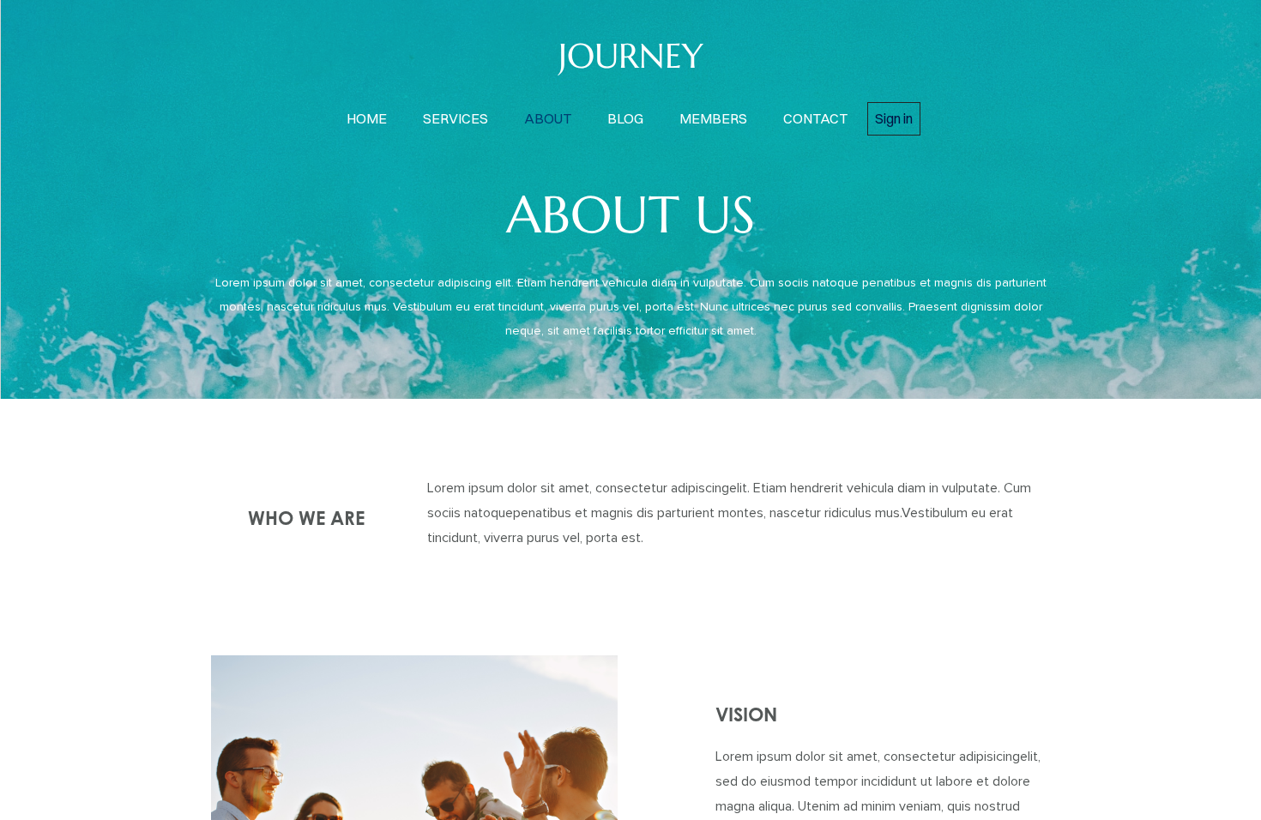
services (455, 118)
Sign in (894, 118)
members (713, 118)
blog (625, 118)
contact (815, 118)
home (367, 118)
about (547, 118)
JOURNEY (630, 55)
